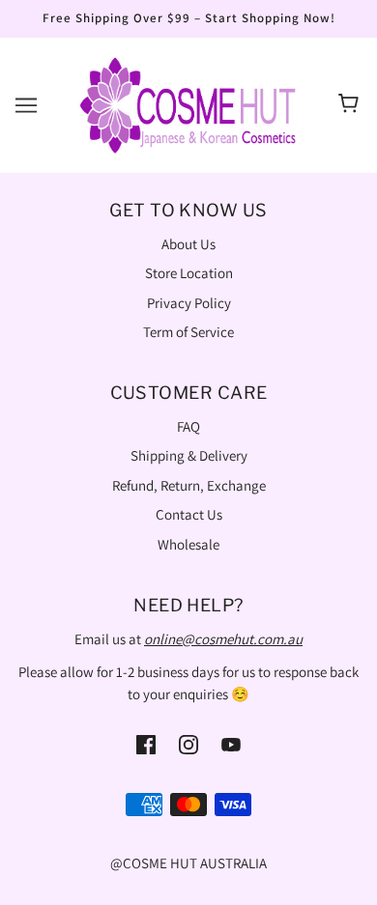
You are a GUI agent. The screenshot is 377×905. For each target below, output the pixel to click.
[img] (146, 743)
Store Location (189, 273)
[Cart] (351, 105)
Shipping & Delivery (188, 455)
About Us (188, 244)
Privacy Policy (189, 303)
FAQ (188, 426)
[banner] (188, 103)
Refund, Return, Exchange (189, 485)
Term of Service (188, 332)
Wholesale (188, 544)
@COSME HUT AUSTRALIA (188, 863)
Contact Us (189, 514)
